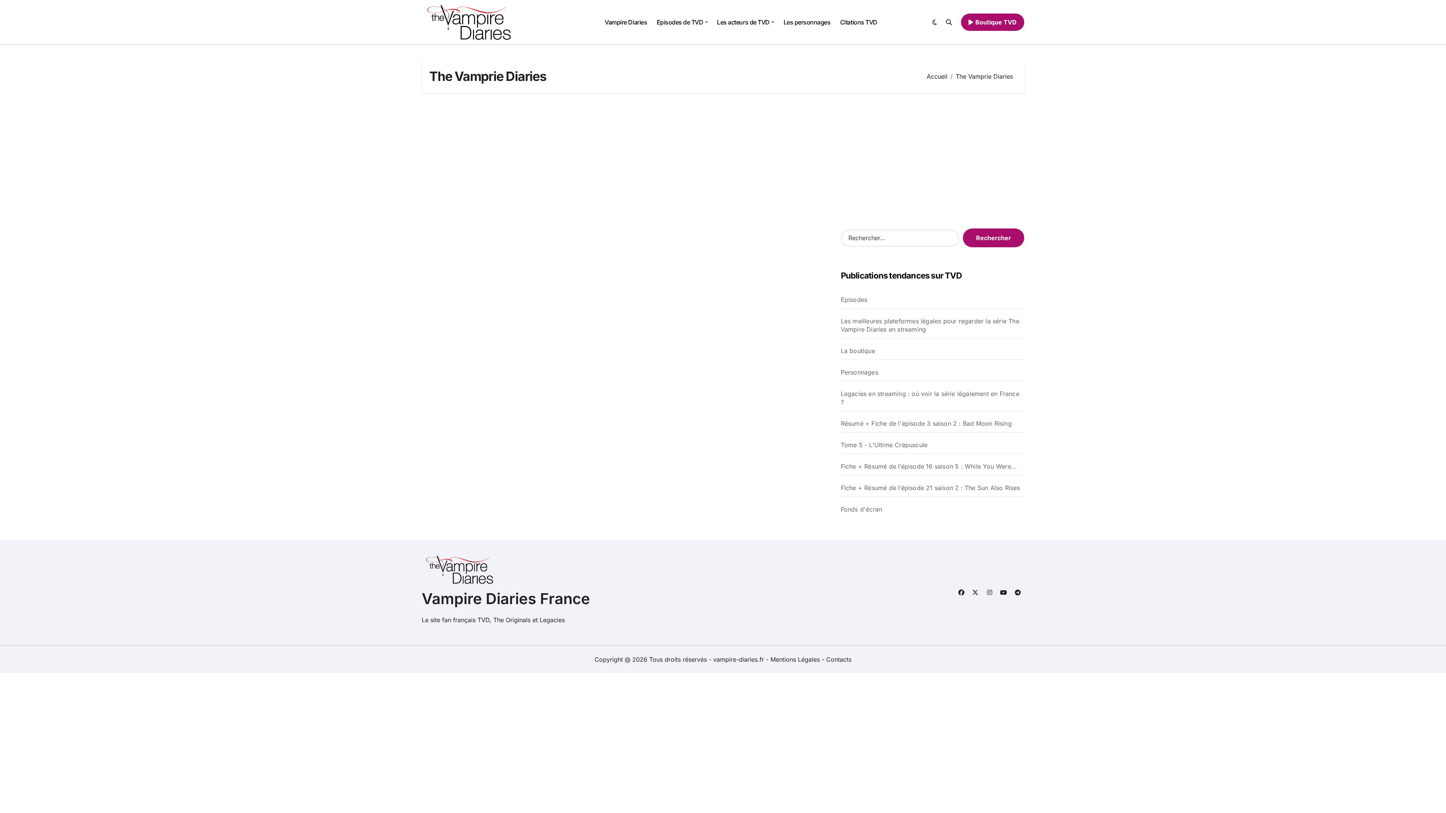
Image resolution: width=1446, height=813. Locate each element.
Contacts (838, 659)
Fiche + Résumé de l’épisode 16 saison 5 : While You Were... (929, 466)
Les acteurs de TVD (743, 22)
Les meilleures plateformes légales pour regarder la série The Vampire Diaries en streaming (930, 325)
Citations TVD (858, 22)
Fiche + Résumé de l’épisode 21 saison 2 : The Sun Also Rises (930, 488)
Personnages (859, 372)
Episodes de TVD (680, 22)
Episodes (854, 299)
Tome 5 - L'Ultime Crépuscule (884, 445)
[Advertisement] (723, 160)
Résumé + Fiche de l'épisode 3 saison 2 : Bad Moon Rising (926, 423)
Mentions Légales (796, 659)
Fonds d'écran (861, 509)
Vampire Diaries (626, 22)
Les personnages (807, 22)
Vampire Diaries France (506, 598)
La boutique (858, 351)
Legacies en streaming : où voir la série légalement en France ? (930, 398)
